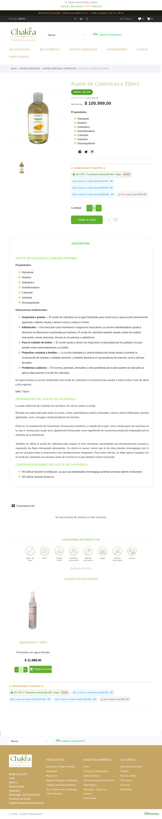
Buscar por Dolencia (81, 568)
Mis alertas (126, 789)
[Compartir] (80, 152)
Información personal (131, 766)
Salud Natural (19, 49)
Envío (86, 766)
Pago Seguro (90, 785)
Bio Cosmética (50, 49)
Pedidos (125, 771)
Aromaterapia (117, 49)
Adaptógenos (19, 56)
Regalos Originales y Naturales (61, 780)
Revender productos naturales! (98, 780)
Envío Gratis (89, 798)
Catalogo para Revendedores (61, 785)
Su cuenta (128, 759)
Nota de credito (128, 775)
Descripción (81, 243)
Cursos (142, 49)
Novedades (52, 771)
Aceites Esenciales (83, 49)
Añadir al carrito (87, 219)
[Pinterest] (92, 152)
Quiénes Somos (91, 775)
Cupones (125, 785)
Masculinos (51, 775)
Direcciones (126, 780)
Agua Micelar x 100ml (33, 642)
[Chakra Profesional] (25, 35)
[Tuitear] (86, 152)
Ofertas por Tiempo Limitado (60, 766)
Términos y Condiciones (95, 771)
